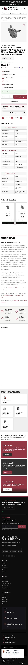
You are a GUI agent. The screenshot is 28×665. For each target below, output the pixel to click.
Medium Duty (5, 599)
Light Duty (4, 597)
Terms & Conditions (6, 587)
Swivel (7, 212)
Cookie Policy (5, 585)
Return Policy (5, 581)
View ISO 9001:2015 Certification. (9, 545)
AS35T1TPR (16, 300)
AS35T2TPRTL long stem (8, 295)
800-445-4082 (10, 612)
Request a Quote (14, 101)
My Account (4, 569)
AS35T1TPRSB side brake (13, 288)
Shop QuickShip (9, 507)
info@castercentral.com (12, 618)
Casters (4, 595)
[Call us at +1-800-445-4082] (21, 8)
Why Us (3, 563)
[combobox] (14, 13)
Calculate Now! (7, 472)
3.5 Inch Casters (7, 17)
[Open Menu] (2, 8)
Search (3, 579)
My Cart (4, 572)
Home (2, 17)
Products (4, 565)
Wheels (3, 603)
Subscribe (21, 526)
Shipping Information (6, 583)
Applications (4, 567)
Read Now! (7, 454)
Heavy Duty (4, 601)
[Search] (26, 13)
